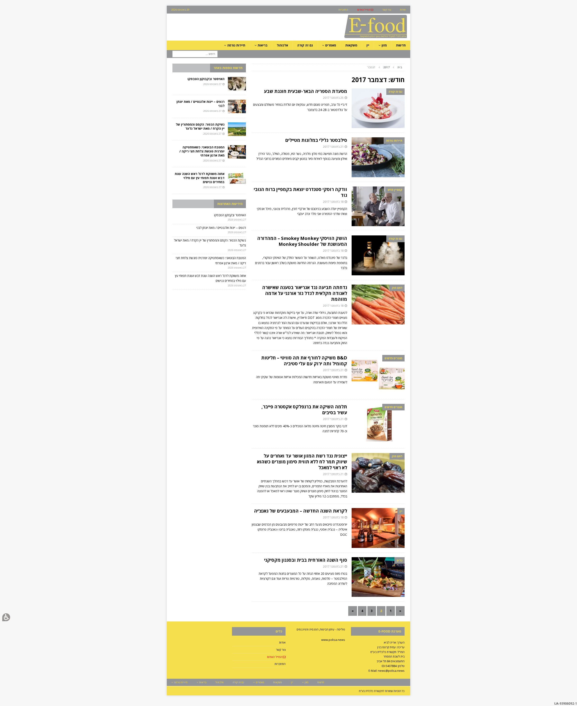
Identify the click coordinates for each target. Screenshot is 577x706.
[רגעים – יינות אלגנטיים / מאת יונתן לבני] (237, 106)
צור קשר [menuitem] (386, 9)
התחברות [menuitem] (343, 9)
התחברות (280, 664)
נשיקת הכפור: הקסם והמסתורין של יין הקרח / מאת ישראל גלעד (200, 126)
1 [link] (391, 611)
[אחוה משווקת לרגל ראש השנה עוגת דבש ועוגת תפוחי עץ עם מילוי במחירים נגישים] (237, 178)
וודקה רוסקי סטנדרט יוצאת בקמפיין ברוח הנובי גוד (300, 192)
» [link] (353, 611)
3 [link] (372, 611)
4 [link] (362, 611)
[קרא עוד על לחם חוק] (378, 304)
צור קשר (281, 650)
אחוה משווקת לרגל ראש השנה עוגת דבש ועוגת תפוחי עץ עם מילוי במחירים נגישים (199, 178)
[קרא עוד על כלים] (378, 577)
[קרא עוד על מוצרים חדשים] (378, 375)
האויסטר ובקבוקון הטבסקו (206, 79)
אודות (282, 642)
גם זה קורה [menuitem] (305, 45)
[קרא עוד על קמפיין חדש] (378, 206)
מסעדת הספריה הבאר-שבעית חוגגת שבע (305, 91)
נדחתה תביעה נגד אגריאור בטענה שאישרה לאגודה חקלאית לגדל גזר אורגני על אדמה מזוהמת (304, 293)
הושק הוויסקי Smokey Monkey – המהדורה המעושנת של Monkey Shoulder (302, 241)
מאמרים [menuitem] (330, 45)
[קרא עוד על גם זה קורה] (378, 108)
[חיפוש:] (195, 54)
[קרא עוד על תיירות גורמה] (378, 157)
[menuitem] (365, 10)
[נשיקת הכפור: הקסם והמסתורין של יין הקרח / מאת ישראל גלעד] (237, 129)
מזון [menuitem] (384, 45)
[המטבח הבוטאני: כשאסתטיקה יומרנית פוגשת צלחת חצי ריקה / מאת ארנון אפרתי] (237, 152)
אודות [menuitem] (403, 9)
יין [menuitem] (367, 45)
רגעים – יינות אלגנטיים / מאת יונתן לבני (200, 103)
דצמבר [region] (384, 67)
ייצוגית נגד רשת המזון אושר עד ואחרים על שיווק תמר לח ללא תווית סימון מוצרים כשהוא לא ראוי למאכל (302, 462)
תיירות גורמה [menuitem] (236, 45)
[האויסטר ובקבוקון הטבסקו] (237, 83)
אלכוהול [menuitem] (282, 45)
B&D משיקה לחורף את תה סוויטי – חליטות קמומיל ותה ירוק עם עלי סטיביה (304, 361)
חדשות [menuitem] (401, 45)
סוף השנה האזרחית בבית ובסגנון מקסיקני (305, 560)
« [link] (400, 611)
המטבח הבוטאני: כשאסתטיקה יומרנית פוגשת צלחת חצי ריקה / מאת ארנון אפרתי (201, 151)
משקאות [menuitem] (351, 45)
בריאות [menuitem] (263, 45)
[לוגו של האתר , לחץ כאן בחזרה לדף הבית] (351, 38)
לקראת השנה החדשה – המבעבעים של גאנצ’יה (300, 511)
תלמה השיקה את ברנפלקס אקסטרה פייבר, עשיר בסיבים (304, 410)
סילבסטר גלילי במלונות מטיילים (316, 140)
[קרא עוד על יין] (378, 528)
